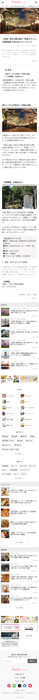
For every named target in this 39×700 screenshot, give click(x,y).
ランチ (24, 474)
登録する (33, 661)
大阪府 (21, 441)
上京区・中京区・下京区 (11, 449)
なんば (30, 441)
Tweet (34, 61)
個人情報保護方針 (6, 693)
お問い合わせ (19, 674)
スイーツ (14, 466)
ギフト (17, 474)
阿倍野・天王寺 (9, 441)
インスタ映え (7, 474)
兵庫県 (15, 436)
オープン (32, 466)
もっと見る (18, 454)
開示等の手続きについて (31, 693)
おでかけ (22, 294)
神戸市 (25, 436)
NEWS (6, 6)
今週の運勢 (14, 470)
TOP (2, 6)
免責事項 (22, 690)
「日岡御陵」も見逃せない (14, 76)
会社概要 (17, 690)
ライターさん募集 (19, 677)
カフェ (5, 470)
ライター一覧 (19, 681)
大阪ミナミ (7, 445)
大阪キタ (18, 445)
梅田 (33, 436)
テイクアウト (25, 470)
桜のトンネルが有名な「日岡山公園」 (18, 74)
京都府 (6, 436)
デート (29, 294)
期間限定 (5, 466)
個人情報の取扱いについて (18, 693)
